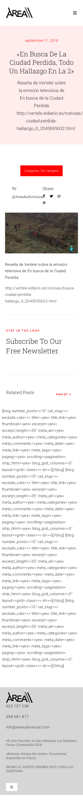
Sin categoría (50, 171)
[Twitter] (51, 196)
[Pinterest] (44, 203)
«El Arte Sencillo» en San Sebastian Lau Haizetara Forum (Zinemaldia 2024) (41, 743)
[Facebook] (44, 196)
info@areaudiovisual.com (28, 727)
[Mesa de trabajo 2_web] (19, 9)
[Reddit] (58, 196)
